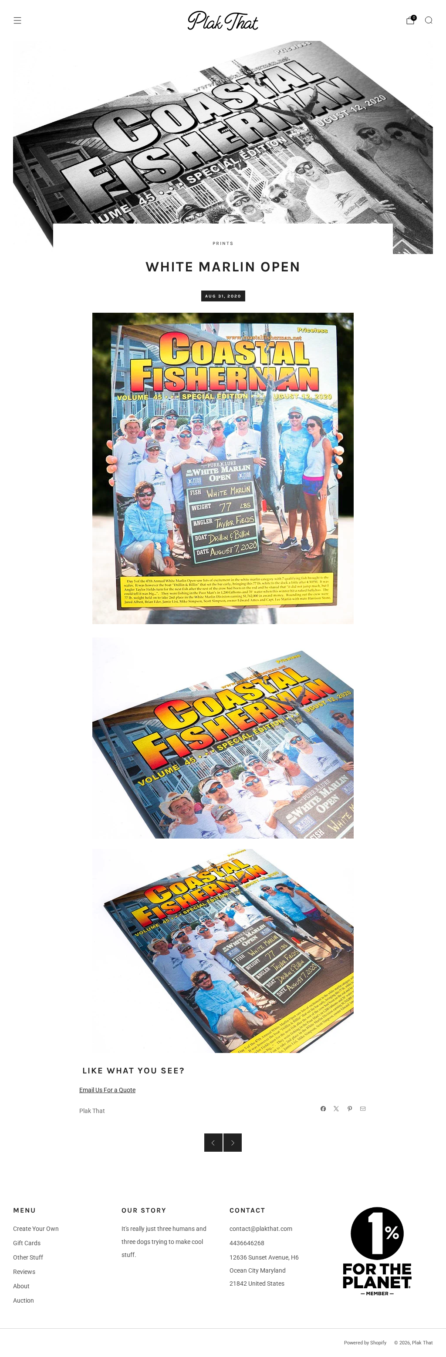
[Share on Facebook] (323, 1108)
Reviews (24, 1271)
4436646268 (247, 1243)
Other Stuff (28, 1257)
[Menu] (17, 20)
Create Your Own (36, 1228)
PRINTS (223, 243)
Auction (23, 1300)
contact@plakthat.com (261, 1228)
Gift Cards (27, 1243)
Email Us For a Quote (107, 1089)
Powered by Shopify (365, 1343)
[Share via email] (363, 1108)
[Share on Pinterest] (349, 1108)
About (21, 1286)
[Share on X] (336, 1108)
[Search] (428, 20)
